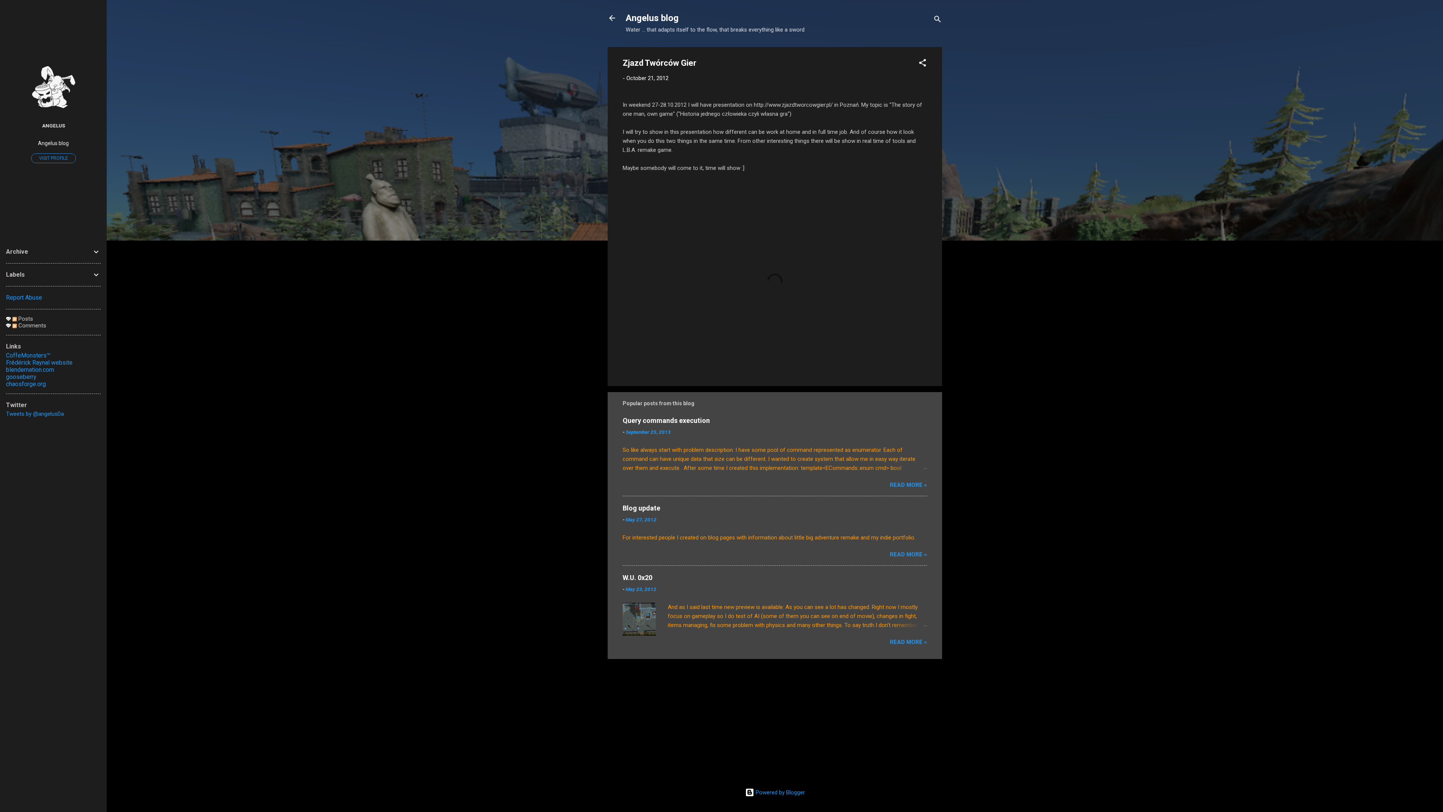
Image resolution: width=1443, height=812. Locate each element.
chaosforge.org (26, 384)
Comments (31, 325)
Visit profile (53, 158)
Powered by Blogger (779, 792)
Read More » (908, 485)
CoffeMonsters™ (28, 355)
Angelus (53, 126)
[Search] (937, 20)
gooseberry (21, 376)
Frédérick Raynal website (39, 362)
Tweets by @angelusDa (35, 414)
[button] (922, 64)
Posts (25, 318)
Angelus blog (652, 18)
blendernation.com (30, 369)
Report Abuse (24, 297)
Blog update (641, 508)
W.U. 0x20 (637, 578)
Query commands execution (666, 420)
